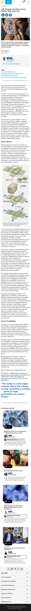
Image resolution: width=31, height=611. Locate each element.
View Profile (9, 61)
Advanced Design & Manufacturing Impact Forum (14, 374)
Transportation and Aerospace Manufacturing (13, 77)
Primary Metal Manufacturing (9, 75)
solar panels (15, 346)
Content (4, 6)
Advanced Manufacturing (8, 72)
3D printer (19, 109)
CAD (20, 275)
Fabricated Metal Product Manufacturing (12, 73)
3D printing (6, 356)
